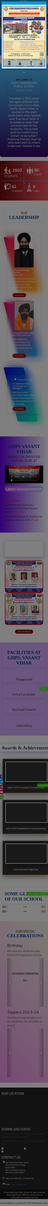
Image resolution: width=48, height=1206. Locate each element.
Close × (41, 3)
